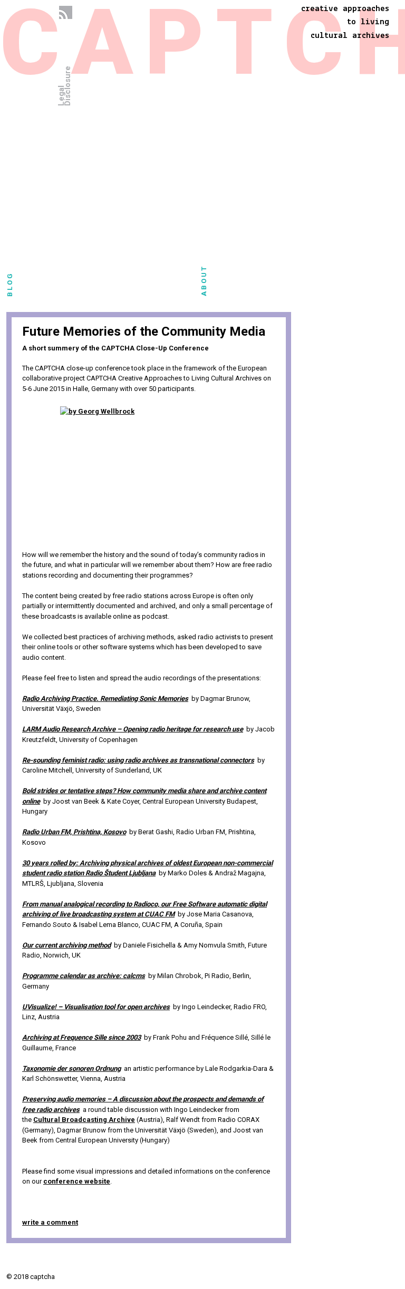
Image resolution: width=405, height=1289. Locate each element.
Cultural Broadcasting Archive (84, 1120)
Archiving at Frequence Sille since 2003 (81, 1037)
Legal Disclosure (64, 86)
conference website (76, 1181)
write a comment (50, 1222)
